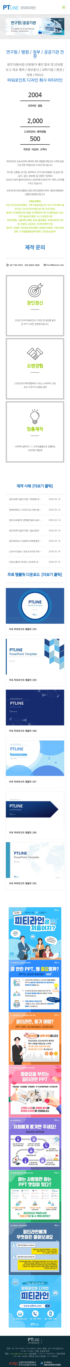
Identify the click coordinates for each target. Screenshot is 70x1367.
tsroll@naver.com (19, 1354)
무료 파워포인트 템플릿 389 (23, 680)
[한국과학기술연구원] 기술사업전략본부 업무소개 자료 (33, 531)
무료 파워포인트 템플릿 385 (23, 883)
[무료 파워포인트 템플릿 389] (35, 656)
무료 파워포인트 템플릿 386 (23, 832)
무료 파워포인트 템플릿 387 (23, 781)
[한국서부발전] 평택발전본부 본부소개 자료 (28, 520)
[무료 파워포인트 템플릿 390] (35, 606)
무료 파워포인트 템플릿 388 (23, 731)
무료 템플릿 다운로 (21, 575)
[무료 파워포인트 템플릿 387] (35, 758)
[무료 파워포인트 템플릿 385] (35, 860)
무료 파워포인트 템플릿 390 (23, 629)
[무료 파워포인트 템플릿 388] (35, 707)
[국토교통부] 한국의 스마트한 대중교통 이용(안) (30, 562)
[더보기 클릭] (52, 575)
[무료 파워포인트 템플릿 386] (35, 809)
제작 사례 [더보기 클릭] (35, 486)
